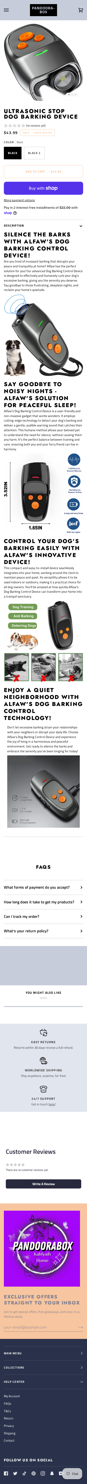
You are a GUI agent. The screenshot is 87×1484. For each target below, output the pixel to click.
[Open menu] (11, 10)
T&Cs (7, 1411)
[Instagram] (43, 1473)
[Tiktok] (24, 1473)
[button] (24, 126)
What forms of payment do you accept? (37, 887)
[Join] (76, 1327)
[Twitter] (15, 1473)
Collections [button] (14, 1367)
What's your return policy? (26, 931)
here (52, 1104)
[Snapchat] (52, 1473)
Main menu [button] (13, 1353)
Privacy (9, 1425)
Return (8, 1418)
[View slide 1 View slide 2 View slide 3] (43, 62)
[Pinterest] (33, 1473)
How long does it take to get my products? (39, 902)
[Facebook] (6, 1473)
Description (14, 225)
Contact (9, 1440)
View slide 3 (75, 94)
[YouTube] (61, 1473)
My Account (12, 1396)
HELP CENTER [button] (14, 1381)
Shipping (9, 1433)
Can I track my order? (21, 916)
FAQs (7, 1403)
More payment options (19, 200)
